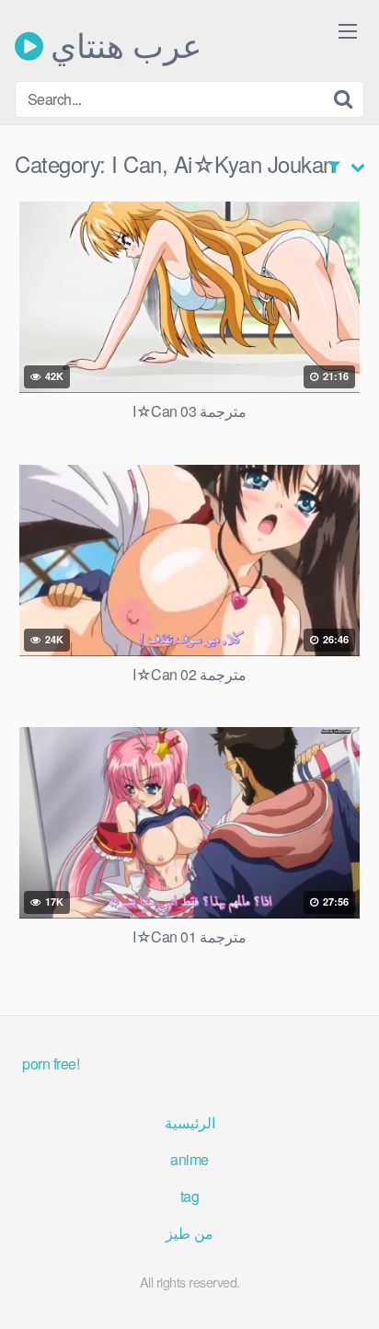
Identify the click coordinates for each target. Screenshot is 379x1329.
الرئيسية (190, 1122)
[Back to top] (347, 1288)
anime (189, 1159)
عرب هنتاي (122, 46)
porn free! (50, 1063)
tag (190, 1196)
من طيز (189, 1232)
